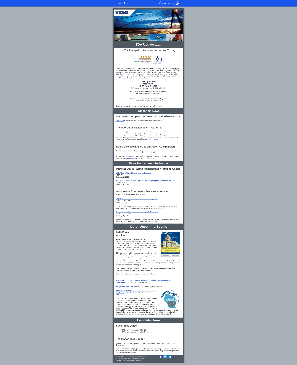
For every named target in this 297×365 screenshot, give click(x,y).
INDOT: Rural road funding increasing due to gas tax (137, 199)
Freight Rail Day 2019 (124, 286)
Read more (153, 140)
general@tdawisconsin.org (133, 360)
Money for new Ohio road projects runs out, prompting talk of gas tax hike (145, 181)
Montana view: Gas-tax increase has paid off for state (137, 212)
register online (148, 274)
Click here (120, 121)
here (121, 106)
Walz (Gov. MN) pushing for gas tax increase (133, 173)
